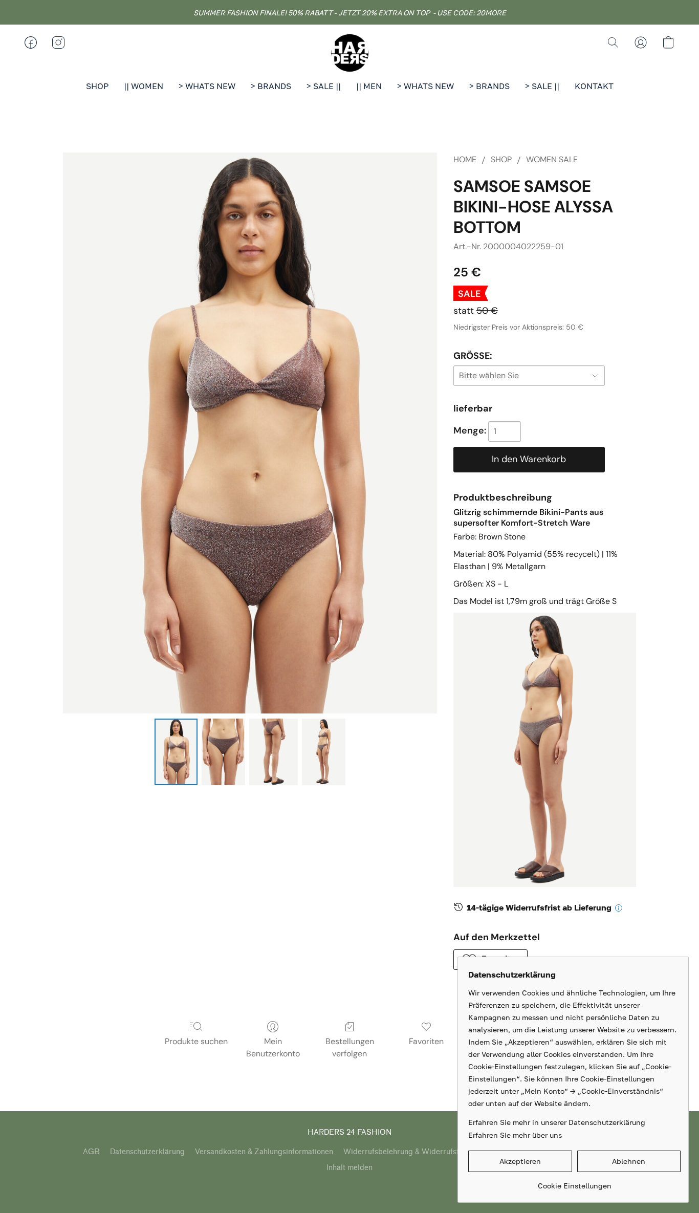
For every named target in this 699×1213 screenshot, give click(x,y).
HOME (464, 159)
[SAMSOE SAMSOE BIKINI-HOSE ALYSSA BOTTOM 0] (176, 752)
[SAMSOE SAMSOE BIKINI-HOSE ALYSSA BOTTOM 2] (273, 752)
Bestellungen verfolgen (349, 1047)
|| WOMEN (143, 86)
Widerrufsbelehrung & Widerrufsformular (414, 1151)
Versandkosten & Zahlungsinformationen (264, 1151)
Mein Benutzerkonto (273, 1047)
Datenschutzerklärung (147, 1151)
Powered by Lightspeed (350, 1185)
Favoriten (426, 1041)
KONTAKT (594, 86)
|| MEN (369, 86)
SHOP (97, 86)
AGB (91, 1151)
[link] (574, 1182)
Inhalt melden (349, 1167)
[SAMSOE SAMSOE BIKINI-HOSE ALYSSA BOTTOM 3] (323, 752)
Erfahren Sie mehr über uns (515, 1135)
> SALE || (324, 86)
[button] (349, 52)
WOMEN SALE (552, 159)
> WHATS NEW (207, 86)
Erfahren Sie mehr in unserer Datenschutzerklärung (556, 1122)
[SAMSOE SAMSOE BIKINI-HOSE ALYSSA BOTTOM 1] (223, 752)
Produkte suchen (196, 1041)
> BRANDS (271, 86)
